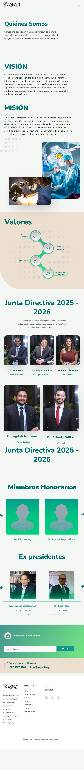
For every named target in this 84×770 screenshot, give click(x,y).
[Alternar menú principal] (79, 4)
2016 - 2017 (22, 610)
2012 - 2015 (61, 610)
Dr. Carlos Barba (61, 539)
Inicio (26, 691)
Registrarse (65, 648)
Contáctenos (28, 715)
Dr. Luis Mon (22, 606)
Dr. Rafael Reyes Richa (22, 539)
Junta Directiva (29, 698)
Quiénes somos (29, 694)
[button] (1, 515)
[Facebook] (67, 687)
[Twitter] (69, 687)
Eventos (27, 701)
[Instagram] (72, 687)
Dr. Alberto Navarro (61, 606)
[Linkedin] (75, 687)
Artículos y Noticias (31, 711)
